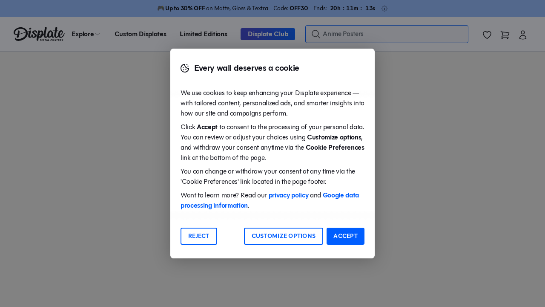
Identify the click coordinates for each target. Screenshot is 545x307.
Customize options (284, 236)
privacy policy (289, 195)
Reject (198, 236)
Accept (345, 236)
